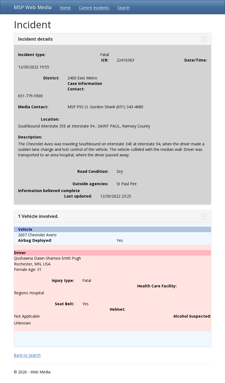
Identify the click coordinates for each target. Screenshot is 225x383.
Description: (30, 137)
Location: (50, 119)
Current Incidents (94, 7)
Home (65, 7)
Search (123, 7)
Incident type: (32, 54)
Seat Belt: (64, 303)
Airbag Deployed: (35, 240)
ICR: (104, 60)
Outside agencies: (90, 183)
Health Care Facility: (157, 285)
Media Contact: (33, 106)
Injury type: (63, 280)
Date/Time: (195, 60)
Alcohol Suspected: (192, 316)
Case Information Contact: (85, 86)
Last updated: (78, 196)
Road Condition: (92, 171)
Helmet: (117, 309)
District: (51, 78)
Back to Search (27, 355)
